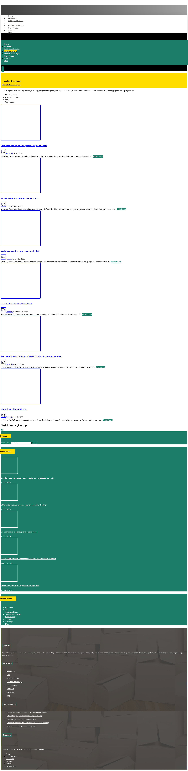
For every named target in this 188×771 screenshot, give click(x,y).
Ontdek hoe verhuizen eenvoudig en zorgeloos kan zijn (27, 478)
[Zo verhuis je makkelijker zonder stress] (9, 527)
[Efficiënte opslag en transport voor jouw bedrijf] (9, 500)
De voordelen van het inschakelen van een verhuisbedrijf (28, 558)
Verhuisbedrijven (11, 612)
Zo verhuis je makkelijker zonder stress (19, 531)
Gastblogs (9, 621)
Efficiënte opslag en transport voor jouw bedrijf (24, 504)
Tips (6, 609)
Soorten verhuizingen (13, 614)
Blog (7, 624)
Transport (8, 619)
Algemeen (9, 607)
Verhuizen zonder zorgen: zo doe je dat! (20, 585)
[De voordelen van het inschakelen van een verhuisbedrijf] (9, 554)
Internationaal (10, 617)
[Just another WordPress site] (12, 9)
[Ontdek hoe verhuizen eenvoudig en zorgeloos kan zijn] (9, 473)
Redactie (9, 153)
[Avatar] (3, 153)
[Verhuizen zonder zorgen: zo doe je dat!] (9, 581)
